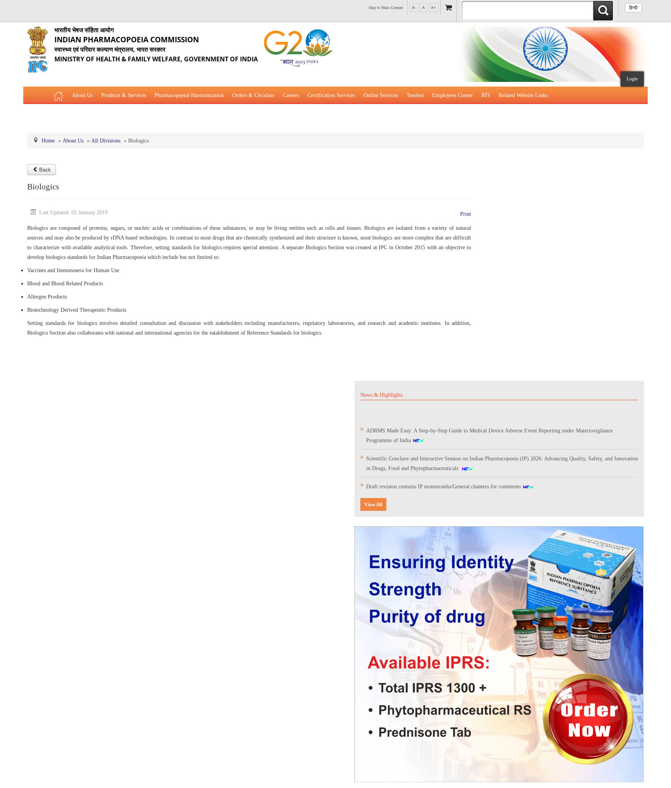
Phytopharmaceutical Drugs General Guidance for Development (124, 115)
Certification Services (331, 95)
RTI (486, 95)
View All (373, 504)
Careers (291, 95)
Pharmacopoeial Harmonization (189, 95)
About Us (82, 95)
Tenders (415, 95)
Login (632, 79)
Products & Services (123, 95)
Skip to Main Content (386, 7)
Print (465, 214)
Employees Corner (452, 95)
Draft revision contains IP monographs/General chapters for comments (444, 482)
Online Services (380, 95)
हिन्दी (633, 7)
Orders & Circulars (253, 95)
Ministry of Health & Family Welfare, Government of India (156, 44)
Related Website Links (523, 95)
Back (45, 169)
